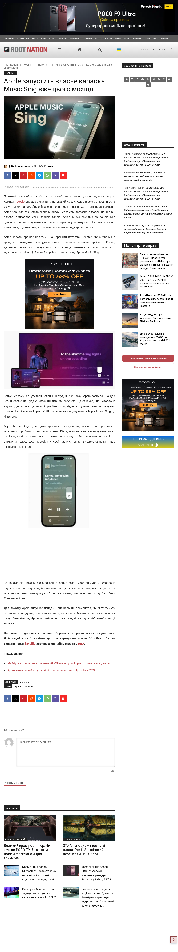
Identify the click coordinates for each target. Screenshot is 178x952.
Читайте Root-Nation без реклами (148, 358)
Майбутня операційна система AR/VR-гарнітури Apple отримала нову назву (59, 663)
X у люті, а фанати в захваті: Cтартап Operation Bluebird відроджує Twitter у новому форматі (145, 229)
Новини (27, 64)
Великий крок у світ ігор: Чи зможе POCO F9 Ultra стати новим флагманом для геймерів (27, 852)
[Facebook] (7, 175)
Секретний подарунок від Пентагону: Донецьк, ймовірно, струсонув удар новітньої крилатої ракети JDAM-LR (97, 897)
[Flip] (63, 175)
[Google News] (148, 84)
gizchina (25, 681)
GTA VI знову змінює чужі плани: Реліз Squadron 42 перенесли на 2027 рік (84, 850)
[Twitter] (132, 79)
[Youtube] (169, 79)
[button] (100, 50)
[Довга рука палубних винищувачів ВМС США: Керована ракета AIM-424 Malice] (130, 339)
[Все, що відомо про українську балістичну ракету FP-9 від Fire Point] (130, 320)
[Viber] (55, 175)
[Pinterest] (23, 175)
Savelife (30, 643)
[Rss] (126, 79)
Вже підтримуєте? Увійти (148, 366)
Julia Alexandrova (20, 166)
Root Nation (11, 64)
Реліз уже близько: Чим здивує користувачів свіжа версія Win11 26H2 (39, 893)
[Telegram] (39, 175)
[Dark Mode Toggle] (173, 939)
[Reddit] (153, 79)
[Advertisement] (59, 554)
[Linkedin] (148, 79)
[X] (15, 175)
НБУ (81, 643)
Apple (21, 201)
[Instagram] (158, 79)
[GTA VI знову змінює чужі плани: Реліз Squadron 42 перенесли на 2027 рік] (89, 828)
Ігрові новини (72, 839)
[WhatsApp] (47, 175)
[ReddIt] (31, 175)
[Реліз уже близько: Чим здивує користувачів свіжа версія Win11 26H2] (11, 892)
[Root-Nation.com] (25, 49)
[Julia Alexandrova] (6, 166)
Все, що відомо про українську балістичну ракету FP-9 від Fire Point (157, 318)
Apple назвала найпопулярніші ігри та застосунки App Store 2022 (51, 670)
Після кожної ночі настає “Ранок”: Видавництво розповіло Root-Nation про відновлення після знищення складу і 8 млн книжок (156, 261)
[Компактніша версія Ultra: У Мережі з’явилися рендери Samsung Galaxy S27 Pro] (71, 870)
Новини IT (44, 64)
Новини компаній (15, 839)
